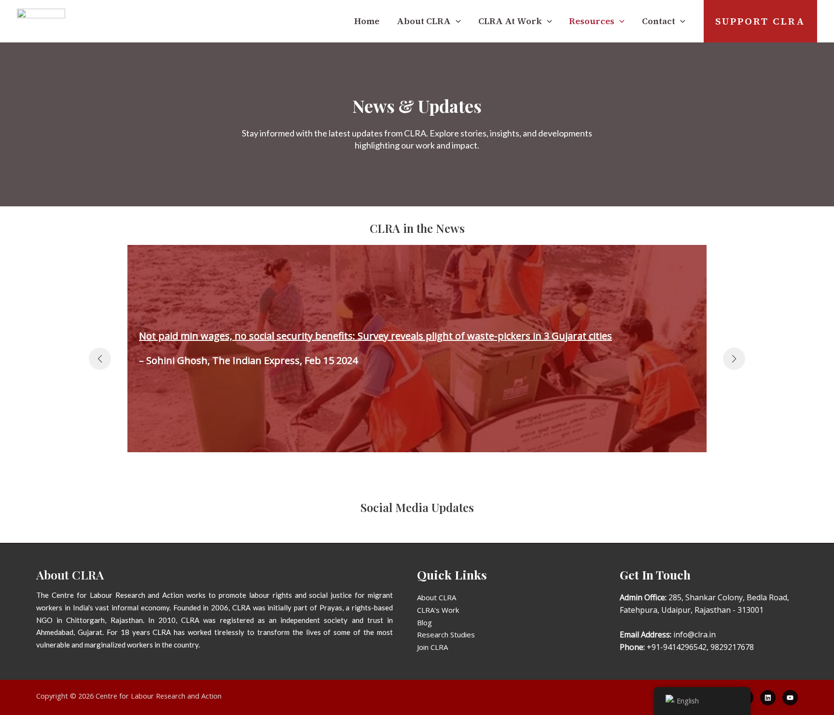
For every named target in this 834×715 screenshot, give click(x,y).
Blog (424, 622)
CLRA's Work (438, 610)
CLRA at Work (510, 21)
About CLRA (436, 597)
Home (366, 21)
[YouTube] (790, 697)
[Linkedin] (768, 697)
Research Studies (446, 634)
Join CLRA (432, 647)
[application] (456, 21)
